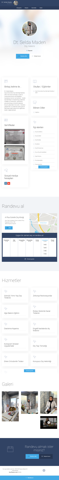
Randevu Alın (24, 56)
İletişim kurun (37, 56)
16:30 (45, 247)
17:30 (45, 253)
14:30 (45, 244)
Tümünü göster (44, 167)
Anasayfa (19, 7)
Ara (10, 227)
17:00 (45, 250)
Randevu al (30, 477)
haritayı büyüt (43, 222)
